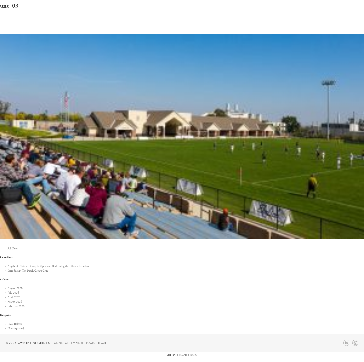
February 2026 (16, 306)
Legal (102, 343)
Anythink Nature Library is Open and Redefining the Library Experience (49, 266)
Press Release (15, 324)
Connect (61, 343)
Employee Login (83, 343)
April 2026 (14, 297)
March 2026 (15, 301)
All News (13, 248)
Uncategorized (16, 328)
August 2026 (15, 288)
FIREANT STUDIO (187, 355)
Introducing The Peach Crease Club (28, 270)
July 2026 (13, 292)
